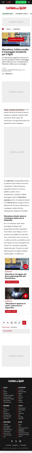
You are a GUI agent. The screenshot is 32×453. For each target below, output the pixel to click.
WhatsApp (23, 445)
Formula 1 (20, 390)
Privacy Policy (7, 433)
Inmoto (5, 411)
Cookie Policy (6, 431)
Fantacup (6, 418)
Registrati (21, 418)
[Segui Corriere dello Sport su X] (16, 441)
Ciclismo (20, 402)
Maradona (16, 29)
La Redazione (7, 426)
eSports (20, 400)
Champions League (8, 395)
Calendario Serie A (22, 13)
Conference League (8, 398)
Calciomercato (7, 402)
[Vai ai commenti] (24, 323)
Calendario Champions (21, 430)
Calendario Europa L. (23, 433)
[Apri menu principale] (3, 2)
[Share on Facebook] (4, 323)
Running (20, 397)
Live (9, 2)
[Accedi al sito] (29, 2)
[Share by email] (15, 323)
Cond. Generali (7, 435)
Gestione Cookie (7, 429)
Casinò (20, 436)
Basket (20, 393)
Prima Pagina (21, 410)
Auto (4, 408)
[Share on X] (8, 323)
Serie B (5, 393)
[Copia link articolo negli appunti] (19, 323)
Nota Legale (6, 428)
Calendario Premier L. (24, 434)
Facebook (8, 445)
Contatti (5, 424)
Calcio (8, 29)
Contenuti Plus (7, 13)
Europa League (7, 397)
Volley (20, 398)
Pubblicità (21, 413)
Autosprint (6, 410)
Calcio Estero (6, 400)
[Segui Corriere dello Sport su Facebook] (12, 441)
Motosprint (6, 413)
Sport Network (7, 417)
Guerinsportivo (7, 415)
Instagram (15, 445)
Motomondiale (22, 391)
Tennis (20, 395)
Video (20, 424)
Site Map (20, 417)
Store (19, 411)
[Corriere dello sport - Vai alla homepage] (16, 8)
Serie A (5, 391)
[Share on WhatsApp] (11, 323)
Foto (19, 426)
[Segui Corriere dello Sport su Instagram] (20, 441)
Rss (19, 415)
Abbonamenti (22, 408)
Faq (4, 437)
